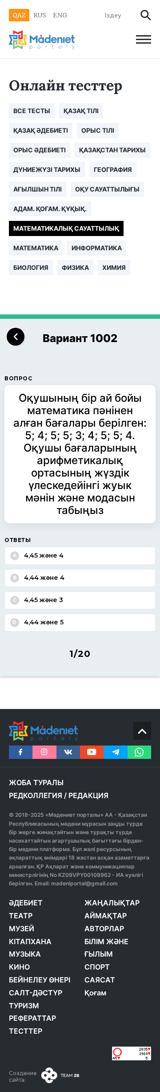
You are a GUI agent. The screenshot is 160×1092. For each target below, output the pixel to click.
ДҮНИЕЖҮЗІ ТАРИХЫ (46, 169)
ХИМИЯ (114, 267)
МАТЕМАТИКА (35, 248)
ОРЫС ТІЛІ (97, 130)
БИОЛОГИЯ (30, 267)
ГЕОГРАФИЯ (113, 169)
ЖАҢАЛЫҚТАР (112, 902)
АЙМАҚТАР (105, 915)
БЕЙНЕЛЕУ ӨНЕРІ (39, 979)
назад (15, 337)
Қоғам (95, 992)
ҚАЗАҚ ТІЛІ (81, 110)
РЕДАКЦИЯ (88, 795)
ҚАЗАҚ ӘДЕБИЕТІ (40, 130)
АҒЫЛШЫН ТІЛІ (37, 189)
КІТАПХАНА (30, 941)
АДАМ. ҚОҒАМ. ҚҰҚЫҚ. (50, 208)
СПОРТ (97, 966)
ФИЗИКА (75, 267)
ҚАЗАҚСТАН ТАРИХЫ (112, 150)
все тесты (31, 110)
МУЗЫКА (25, 953)
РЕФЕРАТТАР (32, 1018)
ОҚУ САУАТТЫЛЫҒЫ (107, 189)
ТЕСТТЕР (25, 1031)
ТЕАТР (20, 915)
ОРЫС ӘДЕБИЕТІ (39, 150)
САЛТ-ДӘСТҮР (35, 992)
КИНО (19, 966)
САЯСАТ (99, 979)
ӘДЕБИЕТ (26, 902)
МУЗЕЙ (21, 928)
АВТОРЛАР (104, 928)
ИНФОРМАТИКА (97, 248)
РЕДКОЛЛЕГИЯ (35, 795)
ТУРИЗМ (24, 1005)
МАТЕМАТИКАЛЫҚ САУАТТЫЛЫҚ (66, 228)
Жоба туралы (36, 782)
